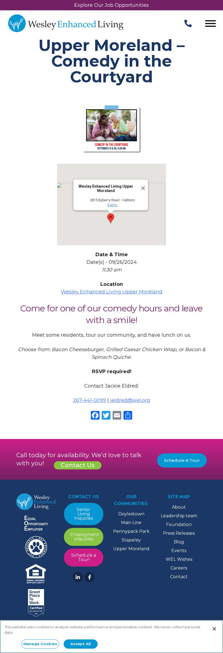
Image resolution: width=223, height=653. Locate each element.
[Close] (141, 186)
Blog (179, 541)
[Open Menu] (210, 24)
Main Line (131, 522)
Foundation (179, 524)
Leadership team (179, 515)
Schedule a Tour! (83, 557)
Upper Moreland (131, 548)
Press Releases (179, 533)
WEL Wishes (179, 559)
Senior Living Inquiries (83, 514)
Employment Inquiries (84, 536)
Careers (179, 568)
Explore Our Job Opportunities (111, 5)
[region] (111, 636)
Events (112, 205)
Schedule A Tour (182, 460)
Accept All (80, 644)
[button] (110, 218)
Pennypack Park (131, 531)
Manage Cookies (40, 644)
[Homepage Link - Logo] (66, 24)
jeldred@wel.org (130, 400)
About (179, 507)
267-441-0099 (89, 400)
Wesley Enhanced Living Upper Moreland (111, 292)
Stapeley (131, 540)
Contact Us (78, 465)
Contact (179, 576)
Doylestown (131, 513)
